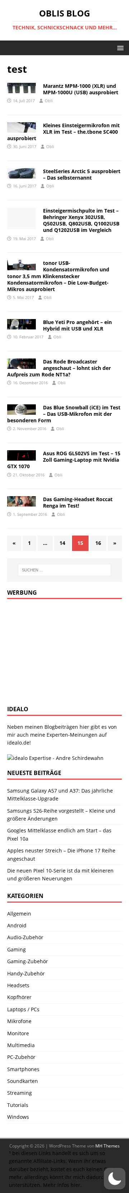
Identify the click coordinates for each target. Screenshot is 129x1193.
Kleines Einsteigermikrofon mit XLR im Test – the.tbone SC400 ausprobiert (63, 132)
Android (17, 925)
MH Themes (107, 1146)
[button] (119, 47)
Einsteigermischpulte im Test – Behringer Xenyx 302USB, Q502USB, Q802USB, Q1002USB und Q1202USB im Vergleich (81, 220)
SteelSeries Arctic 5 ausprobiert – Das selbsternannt (81, 174)
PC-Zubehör (21, 1057)
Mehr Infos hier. (62, 1185)
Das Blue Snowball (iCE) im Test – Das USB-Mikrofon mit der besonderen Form (63, 414)
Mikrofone (19, 1021)
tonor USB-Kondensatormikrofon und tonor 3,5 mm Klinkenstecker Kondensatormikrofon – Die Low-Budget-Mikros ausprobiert (58, 276)
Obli (49, 100)
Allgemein (19, 913)
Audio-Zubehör (25, 937)
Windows (18, 1116)
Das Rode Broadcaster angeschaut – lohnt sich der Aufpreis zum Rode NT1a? (59, 368)
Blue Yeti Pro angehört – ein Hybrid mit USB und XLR (77, 325)
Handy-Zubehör (26, 973)
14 (62, 543)
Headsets (18, 985)
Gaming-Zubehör (27, 961)
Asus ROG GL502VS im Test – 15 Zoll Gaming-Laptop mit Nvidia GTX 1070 (63, 460)
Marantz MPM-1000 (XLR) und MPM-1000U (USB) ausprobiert (80, 89)
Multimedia (21, 1045)
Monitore (18, 1033)
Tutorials (17, 1105)
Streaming (19, 1092)
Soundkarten (22, 1081)
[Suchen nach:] (64, 570)
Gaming (16, 949)
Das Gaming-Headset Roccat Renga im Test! (78, 502)
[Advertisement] (61, 651)
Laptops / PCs (23, 1009)
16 (98, 543)
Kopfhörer (19, 997)
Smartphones (23, 1069)
